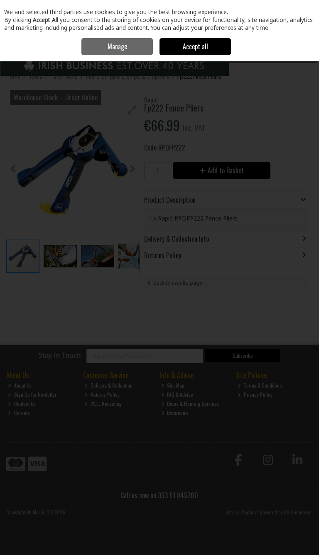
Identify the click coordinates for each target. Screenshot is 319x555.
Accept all (195, 46)
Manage (117, 46)
